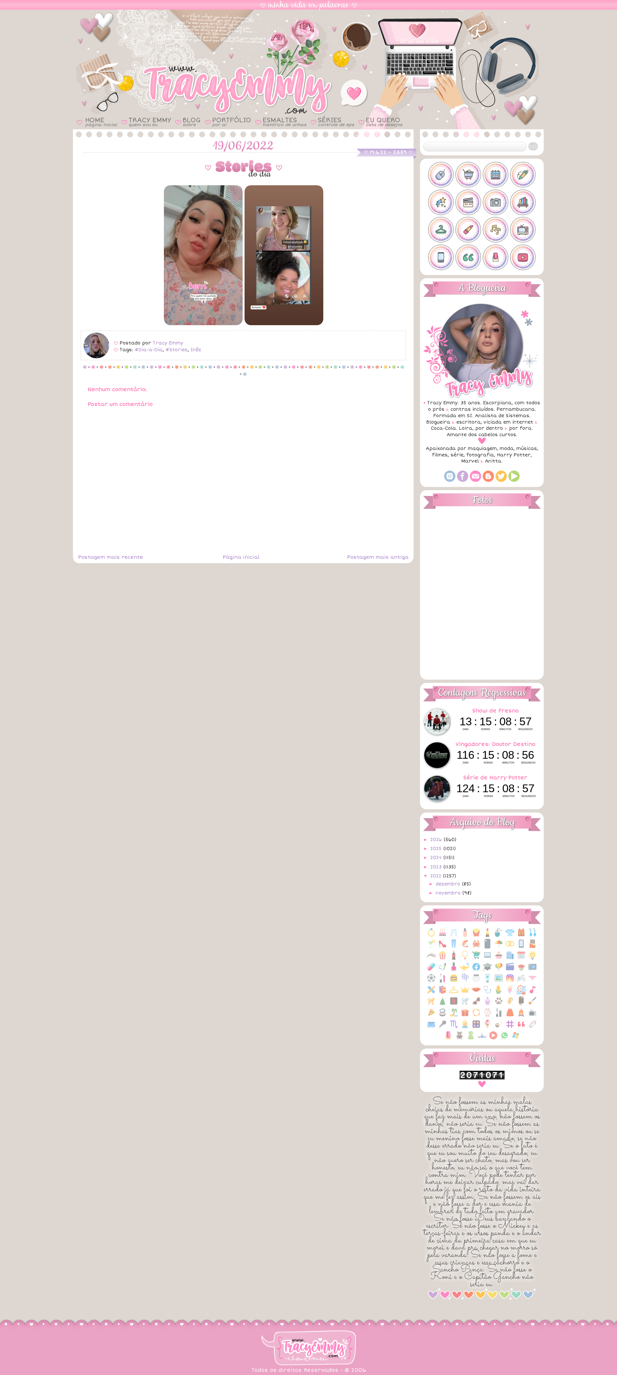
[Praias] (454, 1016)
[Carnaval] (499, 947)
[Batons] (487, 936)
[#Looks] (441, 230)
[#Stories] (441, 257)
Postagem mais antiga (377, 557)
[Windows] (516, 1038)
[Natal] (442, 1004)
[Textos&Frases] (521, 1027)
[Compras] (476, 958)
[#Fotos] (495, 202)
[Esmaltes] (454, 970)
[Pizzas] (431, 1016)
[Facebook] (462, 480)
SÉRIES (336, 121)
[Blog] (488, 480)
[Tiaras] (532, 1027)
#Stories (176, 350)
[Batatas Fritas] (476, 936)
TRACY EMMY (150, 121)
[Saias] (510, 1016)
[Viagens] (482, 1038)
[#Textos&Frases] (468, 257)
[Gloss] (442, 981)
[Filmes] (510, 970)
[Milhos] (499, 993)
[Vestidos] (471, 1038)
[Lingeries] (532, 981)
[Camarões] (465, 947)
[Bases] (465, 936)
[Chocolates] (532, 947)
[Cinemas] (442, 958)
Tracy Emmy (168, 343)
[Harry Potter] (465, 981)
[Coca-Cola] (454, 958)
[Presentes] (465, 1016)
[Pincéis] (532, 1004)
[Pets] (499, 1004)
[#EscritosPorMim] (523, 175)
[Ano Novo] (454, 936)
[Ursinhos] (459, 1038)
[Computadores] (487, 958)
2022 (436, 876)
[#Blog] (441, 175)
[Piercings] (510, 1004)
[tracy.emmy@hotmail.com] (475, 480)
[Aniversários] (442, 936)
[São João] (521, 1016)
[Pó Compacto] (442, 1016)
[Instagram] (449, 480)
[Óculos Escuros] (476, 1004)
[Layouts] (431, 993)
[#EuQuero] (441, 202)
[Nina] (465, 1004)
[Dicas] (532, 958)
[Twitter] (501, 480)
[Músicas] (532, 993)
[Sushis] (499, 1027)
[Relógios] (487, 1016)
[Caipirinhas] (431, 947)
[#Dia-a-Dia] (495, 175)
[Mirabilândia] (521, 993)
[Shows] (442, 1027)
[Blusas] (510, 936)
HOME (101, 121)
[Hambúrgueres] (454, 981)
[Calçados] (442, 947)
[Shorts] (431, 1027)
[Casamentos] (510, 947)
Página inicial (241, 557)
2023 (436, 867)
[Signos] (454, 1027)
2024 (436, 857)
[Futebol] (431, 981)
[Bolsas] (521, 936)
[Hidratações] (476, 981)
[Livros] (442, 993)
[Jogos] (521, 981)
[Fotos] (532, 970)
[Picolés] (521, 1004)
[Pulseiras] (476, 1016)
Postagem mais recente (110, 557)
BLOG (192, 121)
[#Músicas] (495, 230)
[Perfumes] (487, 1004)
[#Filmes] (468, 202)
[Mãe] (465, 993)
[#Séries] (523, 230)
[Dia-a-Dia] (521, 958)
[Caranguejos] (476, 947)
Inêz (196, 350)
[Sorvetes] (487, 1027)
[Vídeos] (493, 1038)
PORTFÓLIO (231, 121)
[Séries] (532, 1016)
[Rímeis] (499, 1016)
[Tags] (510, 1027)
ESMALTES (284, 121)
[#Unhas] (495, 257)
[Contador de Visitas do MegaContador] (482, 1078)
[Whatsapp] (504, 1038)
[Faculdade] (487, 970)
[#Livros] (523, 202)
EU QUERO (384, 121)
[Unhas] (448, 1038)
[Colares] (465, 958)
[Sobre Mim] (465, 1027)
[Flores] (521, 970)
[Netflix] (454, 1004)
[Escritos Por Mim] (442, 970)
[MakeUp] (476, 993)
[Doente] (431, 970)
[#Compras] (468, 175)
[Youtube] (514, 480)
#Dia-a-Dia (149, 350)
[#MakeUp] (468, 230)
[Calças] (454, 947)
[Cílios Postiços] (431, 958)
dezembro (449, 884)
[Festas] (499, 970)
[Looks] (454, 993)
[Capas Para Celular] (487, 947)
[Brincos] (532, 936)
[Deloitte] (510, 958)
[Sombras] (476, 1027)
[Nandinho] (431, 1004)
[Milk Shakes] (510, 993)
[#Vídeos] (523, 257)
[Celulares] (521, 947)
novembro (449, 893)
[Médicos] (487, 993)
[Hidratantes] (487, 981)
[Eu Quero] (465, 970)
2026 (436, 839)
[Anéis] (431, 936)
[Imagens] (499, 981)
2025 (436, 848)
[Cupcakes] (499, 958)
